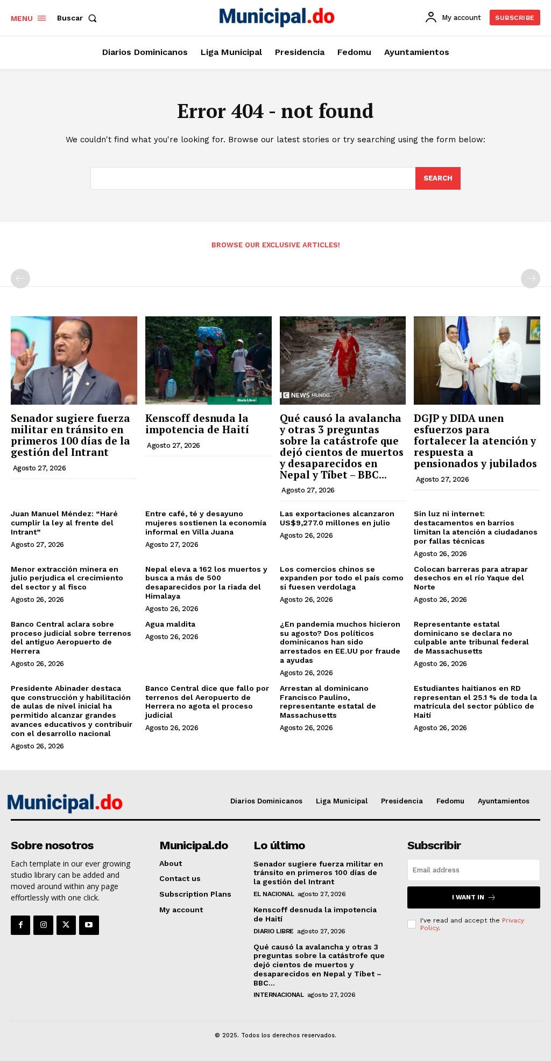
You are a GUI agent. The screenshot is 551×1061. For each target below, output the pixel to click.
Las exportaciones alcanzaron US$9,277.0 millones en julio (337, 518)
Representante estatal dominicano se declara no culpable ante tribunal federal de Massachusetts (471, 637)
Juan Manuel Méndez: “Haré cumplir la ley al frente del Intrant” (64, 522)
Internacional (278, 994)
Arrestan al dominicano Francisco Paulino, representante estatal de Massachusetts (328, 701)
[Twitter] (66, 925)
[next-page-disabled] (530, 278)
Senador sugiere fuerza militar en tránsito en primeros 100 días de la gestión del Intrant (70, 435)
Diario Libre (273, 931)
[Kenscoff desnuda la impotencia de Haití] (208, 360)
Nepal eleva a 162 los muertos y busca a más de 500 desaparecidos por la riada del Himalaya (206, 582)
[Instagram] (43, 925)
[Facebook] (20, 925)
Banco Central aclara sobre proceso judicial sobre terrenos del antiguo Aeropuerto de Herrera (71, 637)
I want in (468, 897)
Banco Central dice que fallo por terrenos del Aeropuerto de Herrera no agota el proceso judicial (207, 701)
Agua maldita (170, 624)
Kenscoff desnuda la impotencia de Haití (197, 423)
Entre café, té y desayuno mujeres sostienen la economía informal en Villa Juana (205, 522)
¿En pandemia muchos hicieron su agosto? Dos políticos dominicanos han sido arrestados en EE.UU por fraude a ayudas (340, 642)
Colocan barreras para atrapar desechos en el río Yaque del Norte (471, 578)
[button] (79, 17)
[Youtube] (88, 925)
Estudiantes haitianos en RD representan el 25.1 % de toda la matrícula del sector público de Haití (475, 701)
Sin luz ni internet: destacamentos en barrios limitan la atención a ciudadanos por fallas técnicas (476, 527)
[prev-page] (20, 278)
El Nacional (273, 894)
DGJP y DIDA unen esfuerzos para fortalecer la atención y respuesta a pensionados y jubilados (475, 440)
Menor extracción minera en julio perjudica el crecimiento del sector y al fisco (67, 578)
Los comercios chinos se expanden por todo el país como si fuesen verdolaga (342, 578)
